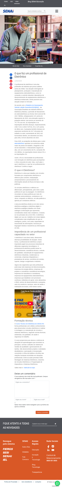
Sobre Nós (26, 447)
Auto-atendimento (27, 482)
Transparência (37, 472)
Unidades (25, 452)
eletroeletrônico (19, 143)
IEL (5, 5)
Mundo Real (16, 66)
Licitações (38, 482)
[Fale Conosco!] (57, 483)
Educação (35, 450)
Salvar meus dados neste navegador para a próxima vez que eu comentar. (32, 406)
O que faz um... (39, 66)
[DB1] (37, 107)
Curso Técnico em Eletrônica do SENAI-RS (30, 324)
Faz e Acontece (27, 66)
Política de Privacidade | (11, 482)
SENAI (16, 1)
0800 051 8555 (51, 461)
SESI (11, 1)
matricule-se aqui (29, 367)
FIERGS (6, 1)
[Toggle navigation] (56, 11)
